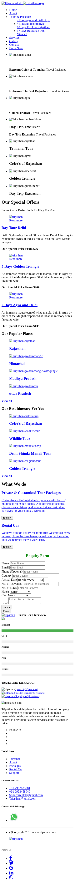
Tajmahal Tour (21, 62)
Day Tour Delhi (14, 228)
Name (5, 563)
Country (7, 575)
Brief (5, 603)
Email (5, 567)
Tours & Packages (20, 16)
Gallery (13, 41)
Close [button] (6, 611)
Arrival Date (9, 579)
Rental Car (15, 769)
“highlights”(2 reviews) (27, 696)
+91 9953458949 (19, 791)
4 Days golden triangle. (31, 23)
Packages (15, 765)
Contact (14, 44)
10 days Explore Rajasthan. (33, 27)
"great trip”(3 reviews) (26, 689)
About (13, 13)
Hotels (5, 591)
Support (14, 772)
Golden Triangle (22, 105)
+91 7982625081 (19, 788)
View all (22, 34)
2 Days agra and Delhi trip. (33, 20)
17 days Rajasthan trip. (31, 30)
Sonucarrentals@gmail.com (26, 795)
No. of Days (9, 587)
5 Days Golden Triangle (20, 266)
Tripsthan (15, 758)
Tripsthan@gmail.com (22, 798)
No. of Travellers (12, 583)
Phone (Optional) (12, 571)
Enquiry (7, 517)
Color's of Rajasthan (25, 84)
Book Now (16, 48)
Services (14, 37)
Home (13, 9)
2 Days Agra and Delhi (20, 305)
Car (4, 595)
